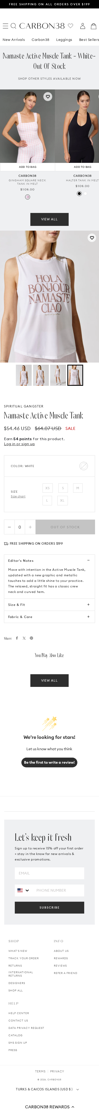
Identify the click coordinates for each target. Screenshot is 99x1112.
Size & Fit (16, 605)
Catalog (15, 1035)
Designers (16, 983)
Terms (40, 1071)
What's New (17, 951)
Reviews (60, 965)
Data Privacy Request (26, 1028)
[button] (49, 1106)
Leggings (64, 39)
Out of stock (65, 527)
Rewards (61, 958)
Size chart (18, 496)
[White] (85, 193)
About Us (61, 951)
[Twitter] (24, 638)
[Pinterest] (31, 638)
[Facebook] (16, 638)
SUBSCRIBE (50, 907)
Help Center (18, 1013)
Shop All (15, 990)
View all (49, 219)
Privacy (57, 1071)
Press (12, 1050)
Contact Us (18, 1020)
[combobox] (23, 890)
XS (47, 488)
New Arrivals (14, 39)
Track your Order (23, 958)
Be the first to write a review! (49, 762)
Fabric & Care (20, 617)
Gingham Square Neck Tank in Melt (27, 182)
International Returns (20, 974)
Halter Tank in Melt (82, 180)
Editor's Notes (21, 561)
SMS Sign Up (17, 1042)
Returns (15, 965)
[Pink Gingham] (27, 197)
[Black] (79, 193)
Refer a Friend (65, 973)
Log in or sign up (19, 443)
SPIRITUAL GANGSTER (24, 406)
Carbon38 (40, 39)
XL (62, 500)
